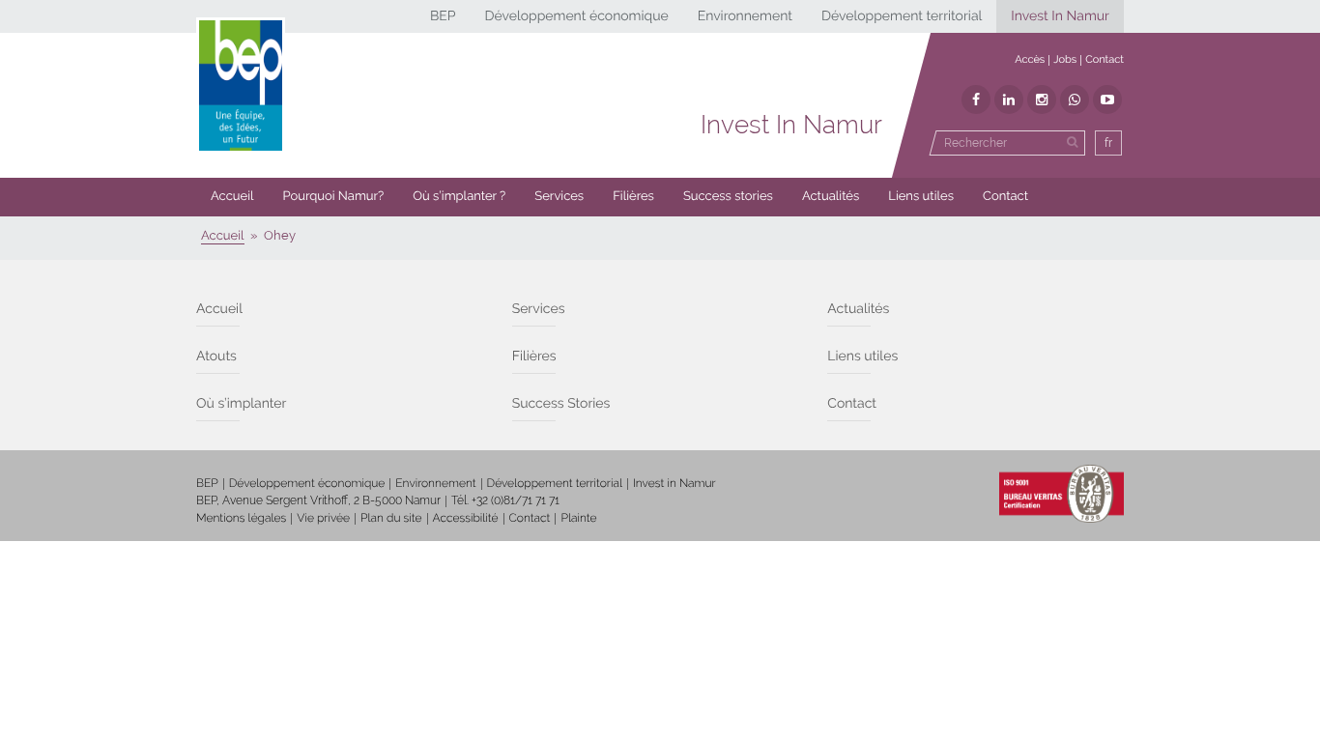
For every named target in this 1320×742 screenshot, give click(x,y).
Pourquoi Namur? (334, 196)
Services (559, 196)
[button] (633, 197)
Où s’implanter (241, 404)
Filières (633, 196)
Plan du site (390, 518)
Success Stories (561, 404)
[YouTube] (1107, 99)
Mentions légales (241, 518)
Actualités (830, 196)
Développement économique (576, 16)
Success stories (728, 196)
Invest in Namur (674, 483)
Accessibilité (466, 518)
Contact (1104, 59)
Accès (1030, 59)
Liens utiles (921, 196)
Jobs (1064, 59)
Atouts (216, 356)
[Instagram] (1041, 99)
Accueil (232, 196)
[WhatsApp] (1074, 99)
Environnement (745, 16)
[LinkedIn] (1008, 99)
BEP (443, 16)
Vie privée (323, 518)
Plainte (578, 518)
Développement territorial (901, 16)
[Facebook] (975, 99)
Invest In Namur (1060, 16)
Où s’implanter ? (459, 196)
